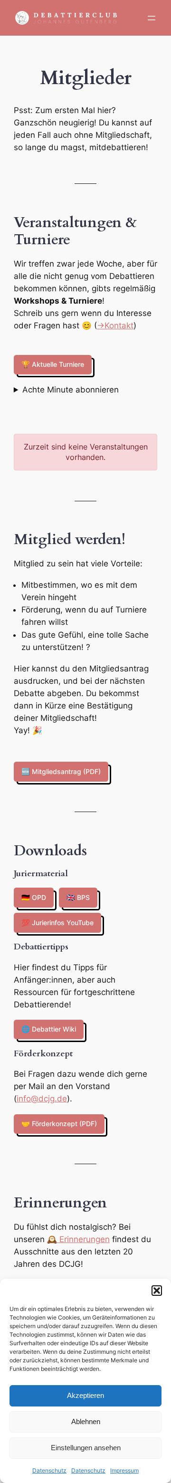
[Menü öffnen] (151, 18)
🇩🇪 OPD (33, 897)
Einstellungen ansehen (86, 1448)
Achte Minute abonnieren (70, 389)
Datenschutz (49, 1470)
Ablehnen (85, 1421)
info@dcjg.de (42, 1098)
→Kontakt (115, 325)
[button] (157, 1290)
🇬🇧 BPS (78, 897)
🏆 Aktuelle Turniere (52, 364)
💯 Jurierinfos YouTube (57, 923)
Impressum (124, 1470)
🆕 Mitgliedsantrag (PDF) (61, 771)
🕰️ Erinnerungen (78, 1239)
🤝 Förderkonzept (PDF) (59, 1123)
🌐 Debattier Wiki (48, 1029)
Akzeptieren (85, 1395)
